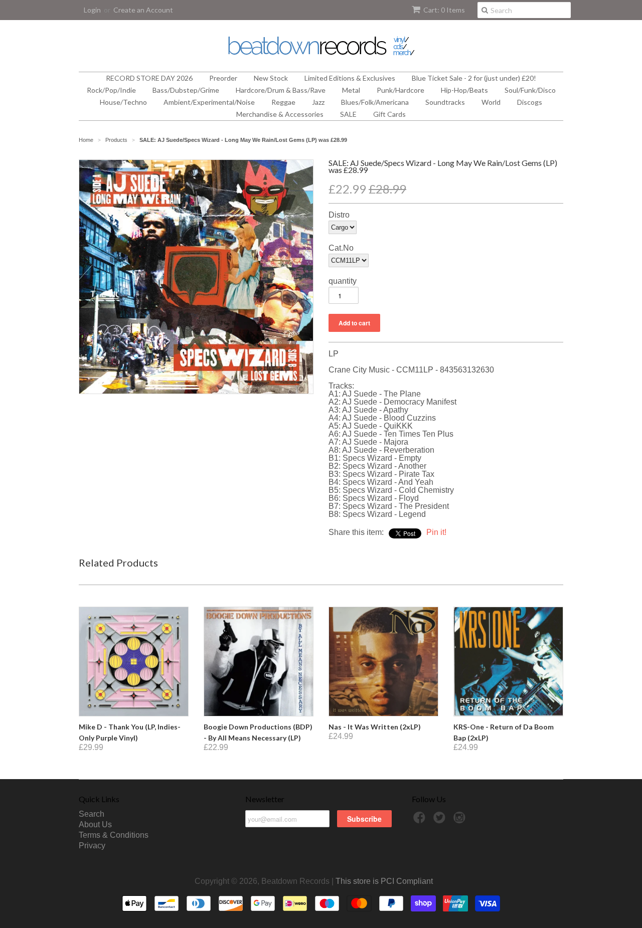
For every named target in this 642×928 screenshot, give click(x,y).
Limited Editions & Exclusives (349, 78)
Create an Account (143, 10)
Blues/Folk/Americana (375, 102)
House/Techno (123, 102)
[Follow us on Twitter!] (440, 820)
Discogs (529, 102)
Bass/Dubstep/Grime (185, 90)
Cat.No (341, 248)
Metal (351, 90)
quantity (343, 281)
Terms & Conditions (113, 835)
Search (91, 814)
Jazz (318, 102)
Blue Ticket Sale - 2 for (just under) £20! (474, 78)
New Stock (271, 78)
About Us (95, 824)
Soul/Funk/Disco (530, 90)
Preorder (223, 78)
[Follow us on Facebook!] (420, 820)
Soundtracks (445, 102)
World (491, 102)
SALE (348, 114)
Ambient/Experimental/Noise (209, 102)
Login (92, 10)
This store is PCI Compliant (384, 881)
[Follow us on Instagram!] (460, 820)
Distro (339, 215)
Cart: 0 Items (444, 10)
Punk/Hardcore (400, 90)
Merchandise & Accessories (280, 114)
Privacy (92, 845)
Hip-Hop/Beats (464, 90)
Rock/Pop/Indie (111, 90)
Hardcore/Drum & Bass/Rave (281, 90)
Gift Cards (389, 114)
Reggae (283, 102)
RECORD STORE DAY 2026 (149, 78)
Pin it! (436, 532)
